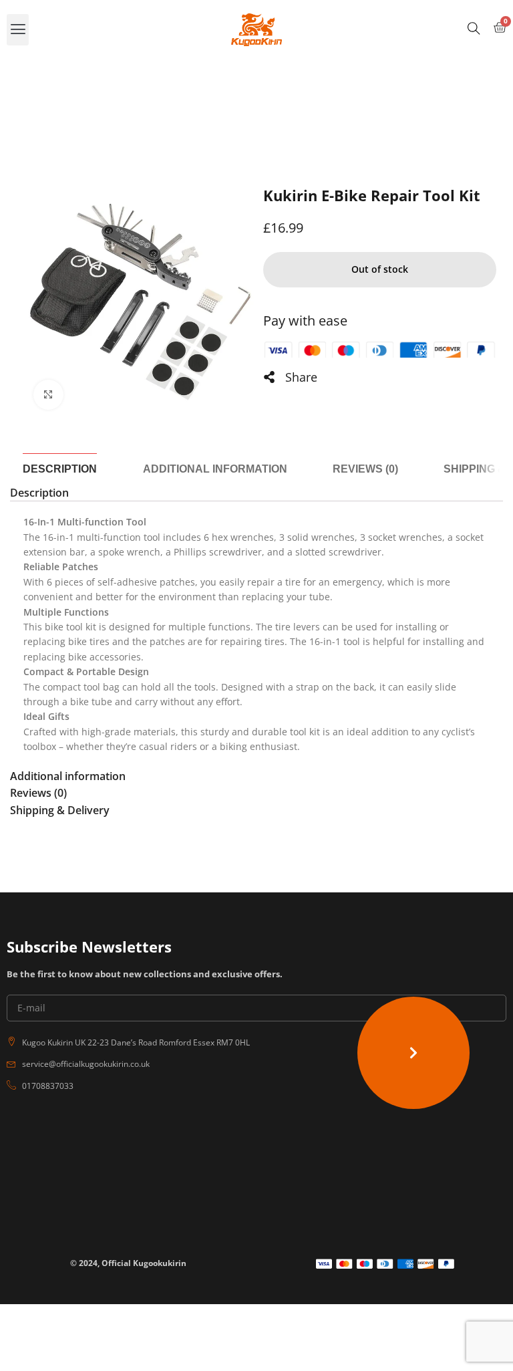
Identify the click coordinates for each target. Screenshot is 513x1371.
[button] (18, 29)
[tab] (60, 469)
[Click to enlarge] (48, 395)
